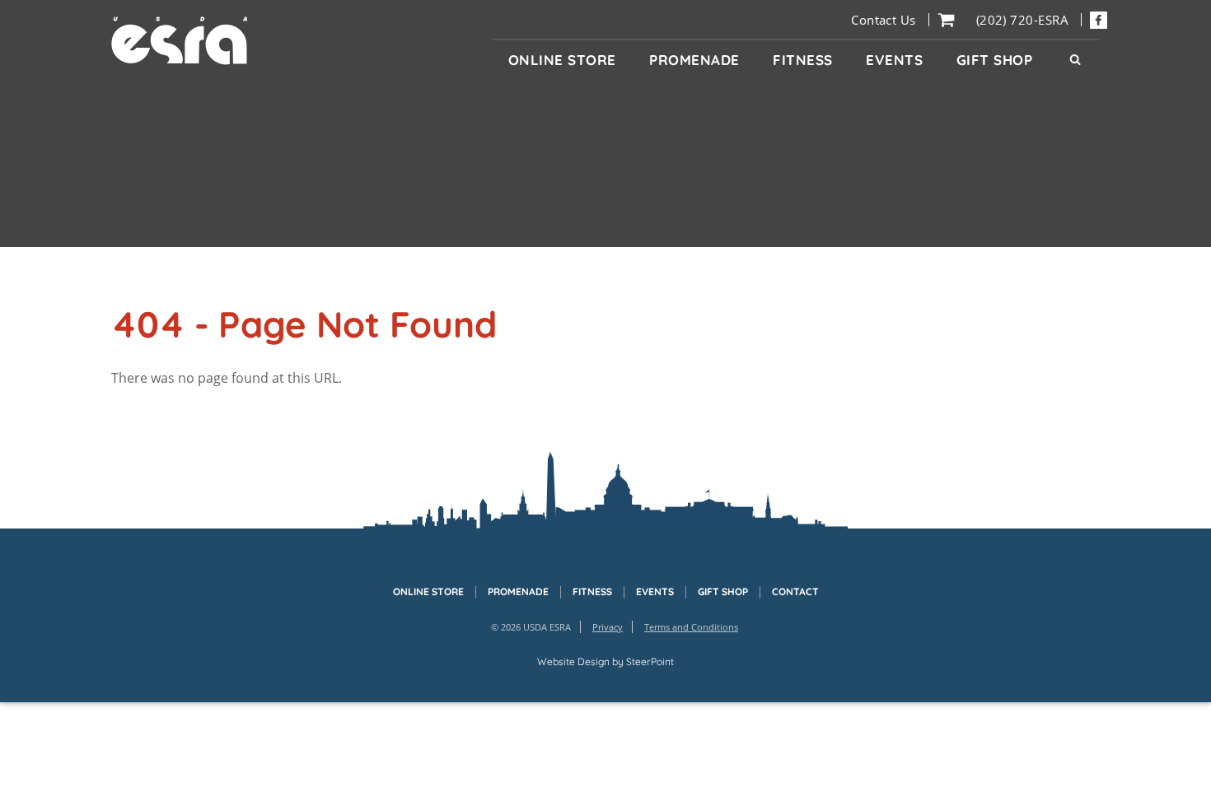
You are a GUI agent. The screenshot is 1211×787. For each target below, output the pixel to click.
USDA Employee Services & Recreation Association (179, 40)
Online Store (428, 592)
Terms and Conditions (691, 627)
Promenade (518, 592)
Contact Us (883, 20)
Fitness (592, 592)
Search (1075, 60)
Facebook (1098, 19)
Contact (795, 592)
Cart (946, 19)
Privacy (607, 627)
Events (655, 592)
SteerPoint (650, 661)
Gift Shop (723, 592)
